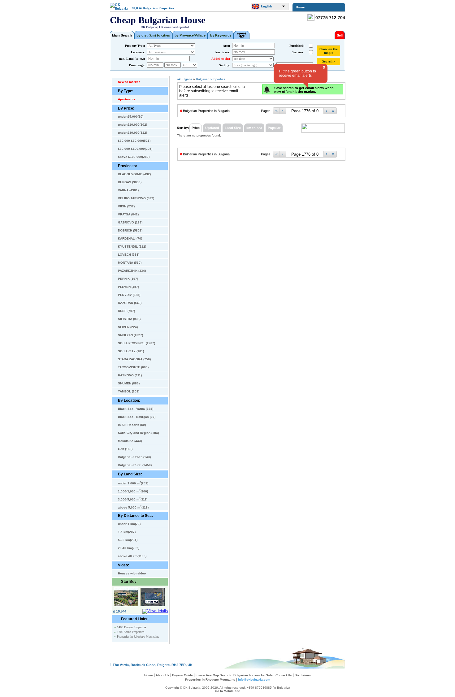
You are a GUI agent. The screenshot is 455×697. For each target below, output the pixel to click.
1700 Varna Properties (130, 632)
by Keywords (221, 35)
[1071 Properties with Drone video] (241, 35)
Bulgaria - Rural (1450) (135, 465)
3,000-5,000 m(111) (132, 499)
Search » (328, 61)
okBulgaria (184, 79)
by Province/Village (190, 35)
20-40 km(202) (128, 548)
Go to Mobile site (227, 691)
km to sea (254, 128)
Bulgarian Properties (158, 8)
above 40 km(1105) (132, 556)
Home (300, 7)
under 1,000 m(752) (133, 483)
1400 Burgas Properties (131, 627)
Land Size (233, 128)
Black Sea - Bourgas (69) (136, 416)
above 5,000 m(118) (133, 507)
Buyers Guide (182, 675)
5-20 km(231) (127, 540)
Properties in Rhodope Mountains (138, 636)
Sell (340, 35)
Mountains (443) (130, 441)
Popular (274, 128)
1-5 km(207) (127, 532)
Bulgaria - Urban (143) (134, 457)
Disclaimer (303, 675)
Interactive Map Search (213, 675)
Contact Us (283, 675)
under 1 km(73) (129, 524)
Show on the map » (328, 50)
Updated (212, 128)
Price (196, 128)
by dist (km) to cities (153, 35)
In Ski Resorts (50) (132, 424)
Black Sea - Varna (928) (135, 408)
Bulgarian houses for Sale (253, 675)
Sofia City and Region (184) (138, 433)
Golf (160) (125, 449)
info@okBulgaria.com (254, 679)
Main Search (122, 35)
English (266, 6)
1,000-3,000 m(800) (133, 491)
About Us (162, 675)
